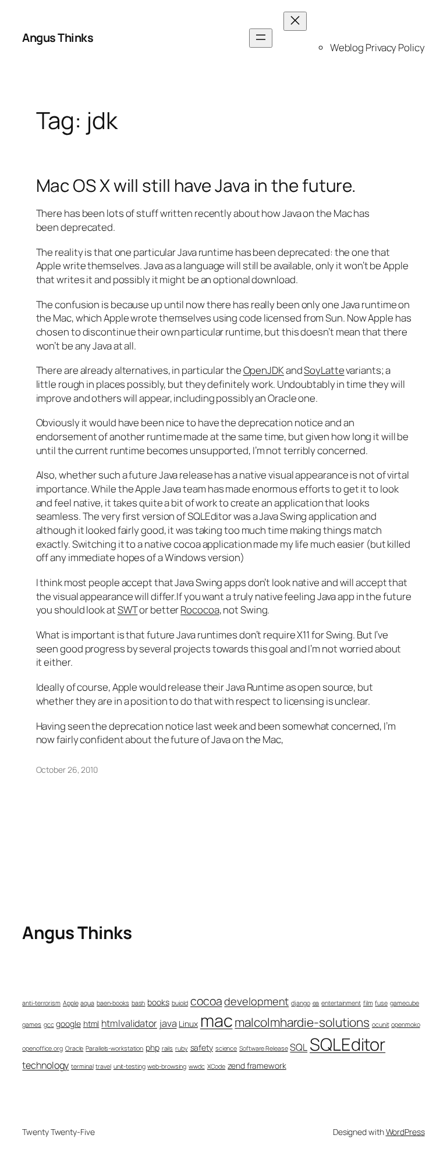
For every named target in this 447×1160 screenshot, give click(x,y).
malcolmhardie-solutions (302, 1022)
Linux (188, 1023)
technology (45, 1065)
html (91, 1023)
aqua (87, 1003)
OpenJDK (263, 370)
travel (103, 1066)
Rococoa (199, 609)
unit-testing (129, 1066)
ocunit (380, 1024)
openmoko (405, 1024)
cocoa (206, 1001)
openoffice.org (42, 1048)
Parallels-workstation (114, 1048)
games (31, 1024)
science (226, 1048)
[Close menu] (295, 21)
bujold (180, 1003)
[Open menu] (260, 38)
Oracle (74, 1048)
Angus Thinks (57, 37)
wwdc (197, 1066)
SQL (298, 1047)
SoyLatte (324, 370)
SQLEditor (347, 1044)
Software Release (263, 1048)
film (368, 1003)
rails (167, 1048)
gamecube (404, 1003)
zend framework (257, 1065)
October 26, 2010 (67, 769)
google (68, 1023)
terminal (82, 1066)
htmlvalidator (129, 1023)
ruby (181, 1048)
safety (201, 1047)
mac (216, 1020)
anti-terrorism (41, 1003)
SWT (128, 609)
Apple (71, 1003)
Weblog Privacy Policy (377, 47)
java (168, 1023)
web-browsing (166, 1066)
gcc (49, 1024)
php (152, 1047)
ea (316, 1003)
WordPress (405, 1131)
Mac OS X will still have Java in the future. (196, 185)
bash (139, 1003)
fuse (381, 1003)
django (300, 1003)
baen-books (113, 1003)
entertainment (341, 1003)
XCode (216, 1066)
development (256, 1001)
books (158, 1002)
